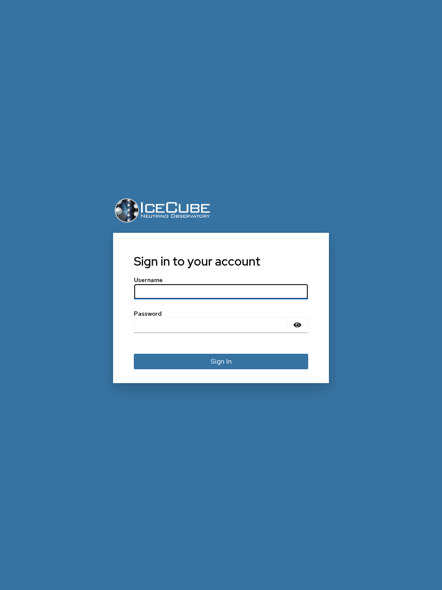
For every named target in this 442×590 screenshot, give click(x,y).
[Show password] (297, 325)
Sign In (221, 361)
